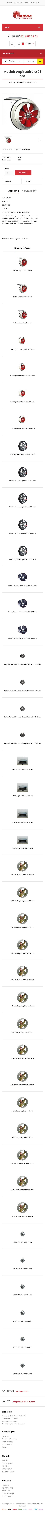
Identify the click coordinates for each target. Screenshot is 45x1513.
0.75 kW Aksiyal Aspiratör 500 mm (22, 980)
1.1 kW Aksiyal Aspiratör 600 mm (23, 1032)
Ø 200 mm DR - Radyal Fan (22, 1321)
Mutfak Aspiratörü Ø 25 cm (26, 82)
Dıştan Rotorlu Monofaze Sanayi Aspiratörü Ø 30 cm (22, 717)
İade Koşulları (7, 1444)
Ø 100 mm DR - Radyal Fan (22, 1242)
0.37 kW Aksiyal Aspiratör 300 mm (22, 875)
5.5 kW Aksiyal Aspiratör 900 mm (22, 1163)
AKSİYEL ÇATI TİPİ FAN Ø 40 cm (22, 822)
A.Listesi (8, 181)
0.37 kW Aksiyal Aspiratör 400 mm (22, 927)
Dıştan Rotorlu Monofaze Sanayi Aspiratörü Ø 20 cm (22, 664)
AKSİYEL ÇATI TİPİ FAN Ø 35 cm (22, 796)
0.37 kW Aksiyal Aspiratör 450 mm (22, 953)
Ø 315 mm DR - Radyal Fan (22, 1374)
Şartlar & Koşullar (8, 1471)
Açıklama (13, 190)
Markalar (5, 1460)
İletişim (4, 1447)
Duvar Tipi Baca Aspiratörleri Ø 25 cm (22, 507)
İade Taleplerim (7, 1496)
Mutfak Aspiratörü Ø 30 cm (22, 323)
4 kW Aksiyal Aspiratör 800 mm (22, 1137)
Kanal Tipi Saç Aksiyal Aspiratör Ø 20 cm (22, 586)
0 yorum (17, 149)
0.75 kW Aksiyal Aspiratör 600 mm (22, 1006)
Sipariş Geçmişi (7, 1488)
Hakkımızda (6, 1436)
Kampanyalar (7, 1469)
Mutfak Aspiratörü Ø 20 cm (22, 297)
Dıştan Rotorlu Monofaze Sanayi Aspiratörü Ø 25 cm (22, 691)
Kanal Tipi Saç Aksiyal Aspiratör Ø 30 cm (22, 638)
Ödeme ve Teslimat (9, 1439)
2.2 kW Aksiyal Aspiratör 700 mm (22, 1085)
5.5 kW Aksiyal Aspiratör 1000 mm (22, 1190)
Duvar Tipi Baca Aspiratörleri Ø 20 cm (22, 481)
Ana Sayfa (12, 82)
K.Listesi (27, 181)
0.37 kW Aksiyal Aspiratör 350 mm (22, 901)
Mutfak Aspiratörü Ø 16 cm (22, 270)
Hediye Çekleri (7, 1463)
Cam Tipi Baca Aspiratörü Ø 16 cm (22, 349)
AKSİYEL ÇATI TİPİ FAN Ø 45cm (22, 848)
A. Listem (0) (18, 2)
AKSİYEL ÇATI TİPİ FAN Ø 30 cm (22, 769)
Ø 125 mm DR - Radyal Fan (22, 1269)
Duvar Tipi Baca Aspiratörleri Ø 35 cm (22, 559)
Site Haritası (6, 1490)
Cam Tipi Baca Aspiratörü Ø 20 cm (22, 376)
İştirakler (5, 1466)
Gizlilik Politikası (7, 1442)
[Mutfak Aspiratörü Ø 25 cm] (22, 113)
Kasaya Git (35, 2)
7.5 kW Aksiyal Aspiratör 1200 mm (22, 1216)
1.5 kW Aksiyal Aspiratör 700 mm (22, 1058)
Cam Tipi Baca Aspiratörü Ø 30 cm (22, 428)
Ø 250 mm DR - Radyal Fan (22, 1347)
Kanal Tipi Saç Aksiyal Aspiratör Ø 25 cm (22, 612)
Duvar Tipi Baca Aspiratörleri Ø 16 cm (22, 454)
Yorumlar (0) (29, 190)
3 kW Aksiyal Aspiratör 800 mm (22, 1111)
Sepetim (26, 2)
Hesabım (9, 2)
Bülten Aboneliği (8, 1493)
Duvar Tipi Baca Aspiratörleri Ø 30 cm (22, 533)
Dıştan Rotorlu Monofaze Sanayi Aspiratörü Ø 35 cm (22, 743)
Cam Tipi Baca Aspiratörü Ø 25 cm (22, 402)
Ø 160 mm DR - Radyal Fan (22, 1295)
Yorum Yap (26, 149)
